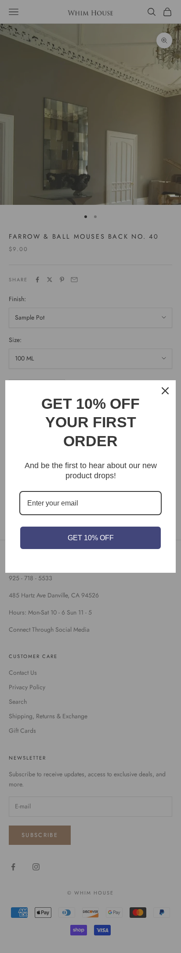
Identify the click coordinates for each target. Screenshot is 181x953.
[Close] (165, 390)
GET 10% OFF (91, 538)
